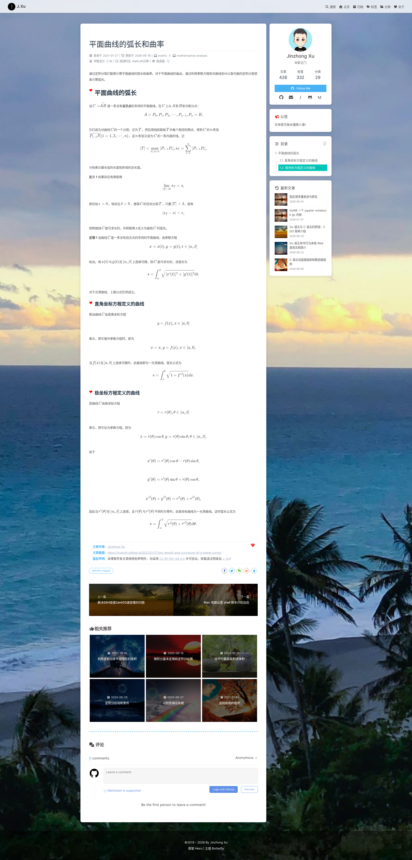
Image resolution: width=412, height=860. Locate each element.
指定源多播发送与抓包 (303, 196)
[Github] (281, 97)
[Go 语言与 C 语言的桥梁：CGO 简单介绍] (281, 232)
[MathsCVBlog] (300, 97)
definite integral (101, 570)
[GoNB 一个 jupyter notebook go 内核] (281, 215)
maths (162, 55)
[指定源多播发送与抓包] (281, 199)
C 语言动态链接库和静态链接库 (307, 262)
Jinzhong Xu (116, 546)
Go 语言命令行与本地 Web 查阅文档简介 (306, 245)
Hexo (198, 848)
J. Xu (226, 558)
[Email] (291, 97)
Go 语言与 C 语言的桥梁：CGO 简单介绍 (307, 229)
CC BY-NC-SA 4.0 (172, 558)
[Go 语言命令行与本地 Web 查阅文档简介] (281, 248)
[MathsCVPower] (319, 97)
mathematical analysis (192, 55)
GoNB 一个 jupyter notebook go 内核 (307, 212)
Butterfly (218, 848)
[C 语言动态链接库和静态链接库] (281, 264)
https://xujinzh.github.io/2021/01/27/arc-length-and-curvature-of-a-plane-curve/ (164, 552)
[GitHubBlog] (310, 97)
